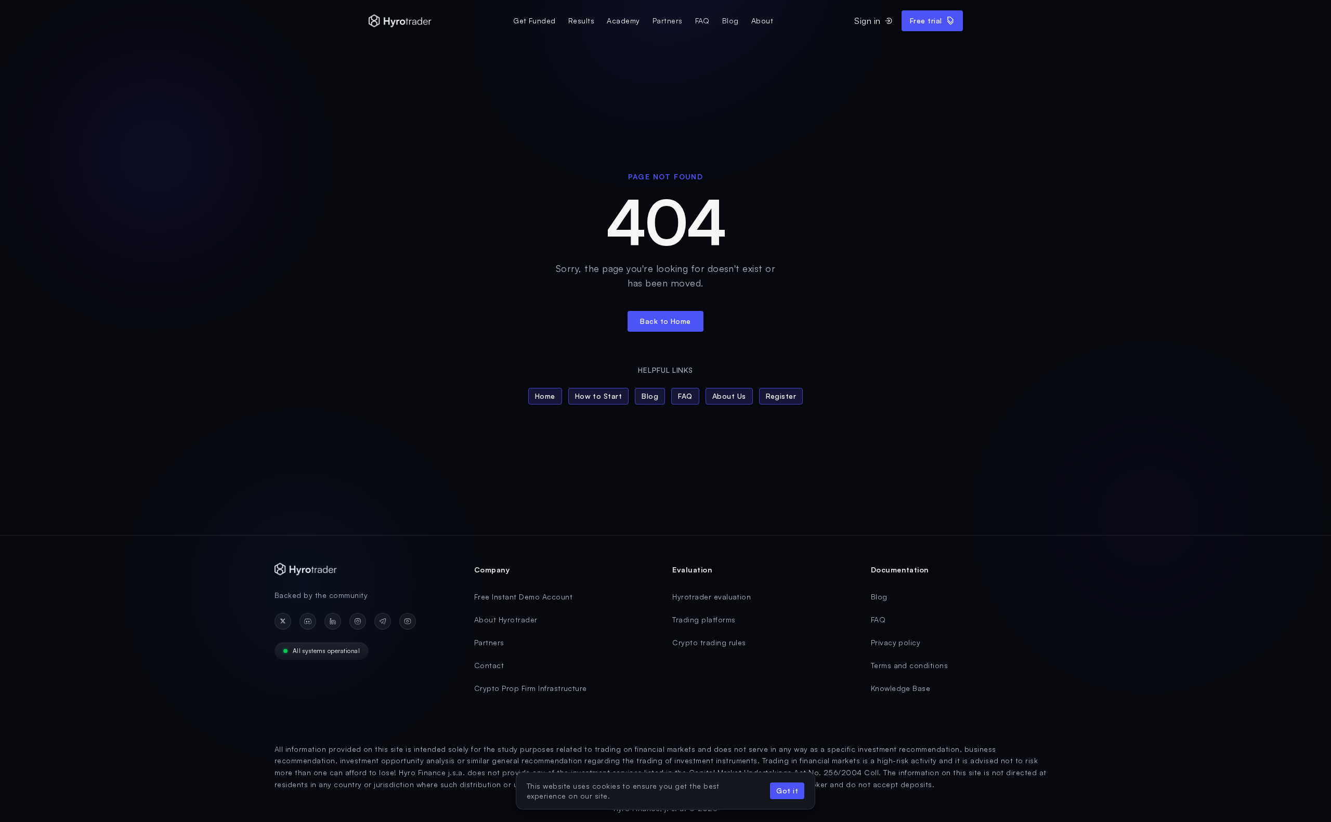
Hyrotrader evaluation (711, 596)
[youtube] (407, 621)
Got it (787, 790)
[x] (283, 621)
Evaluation (692, 569)
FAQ (702, 20)
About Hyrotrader (506, 619)
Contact (489, 665)
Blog (730, 20)
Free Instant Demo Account (523, 596)
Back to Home (665, 321)
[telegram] (382, 621)
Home (545, 396)
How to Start (598, 396)
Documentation (900, 569)
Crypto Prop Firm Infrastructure (530, 688)
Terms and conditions (909, 665)
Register (781, 396)
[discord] (307, 621)
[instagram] (357, 621)
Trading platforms (703, 619)
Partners (668, 20)
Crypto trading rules (709, 642)
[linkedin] (332, 621)
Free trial (926, 20)
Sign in (867, 21)
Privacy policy (896, 642)
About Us (729, 396)
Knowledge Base (901, 688)
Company (492, 569)
